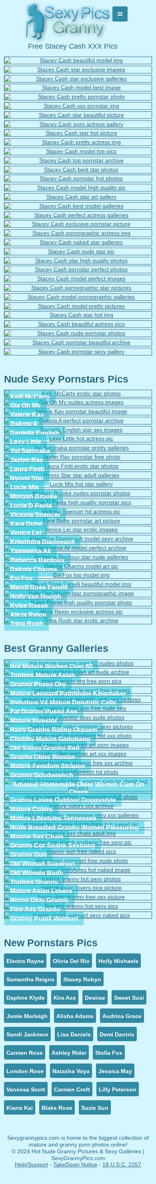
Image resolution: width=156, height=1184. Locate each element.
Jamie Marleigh (27, 1016)
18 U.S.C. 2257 (121, 1164)
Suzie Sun (94, 1108)
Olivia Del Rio (71, 961)
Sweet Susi (129, 998)
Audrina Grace (122, 1016)
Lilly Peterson (117, 1089)
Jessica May (115, 1071)
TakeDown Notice (75, 1164)
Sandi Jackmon (27, 1034)
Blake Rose (57, 1108)
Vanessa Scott (25, 1089)
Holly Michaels (118, 961)
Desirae (95, 998)
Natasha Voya (71, 1071)
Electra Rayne (25, 961)
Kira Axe (65, 998)
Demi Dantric (117, 1034)
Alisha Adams (75, 1016)
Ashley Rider (69, 1053)
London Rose (25, 1071)
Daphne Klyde (25, 998)
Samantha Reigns (30, 979)
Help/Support (31, 1164)
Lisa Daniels (74, 1034)
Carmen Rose (24, 1053)
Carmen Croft (72, 1089)
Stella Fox (108, 1053)
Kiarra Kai (19, 1108)
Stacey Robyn (82, 979)
